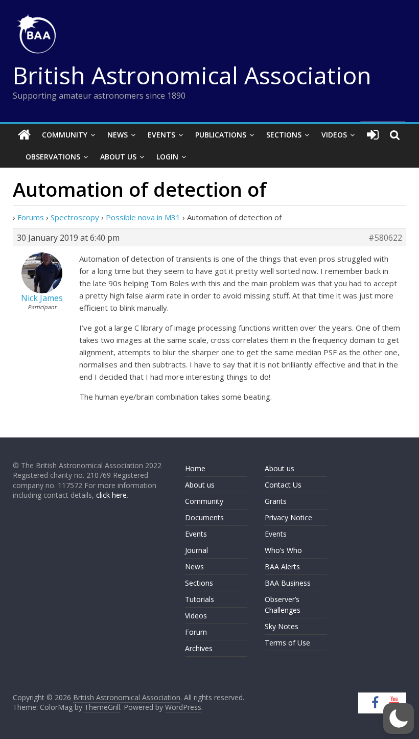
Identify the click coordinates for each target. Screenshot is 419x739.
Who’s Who (283, 550)
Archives (199, 648)
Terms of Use (287, 643)
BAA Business (288, 583)
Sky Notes (281, 626)
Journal (196, 550)
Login (167, 156)
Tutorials (199, 599)
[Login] (373, 135)
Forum (196, 632)
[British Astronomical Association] (24, 135)
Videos (334, 135)
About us (200, 485)
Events (161, 135)
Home (195, 468)
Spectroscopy (75, 217)
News (117, 135)
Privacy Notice (288, 517)
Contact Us (283, 485)
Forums (30, 217)
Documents (204, 517)
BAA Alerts (282, 566)
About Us (118, 156)
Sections (283, 135)
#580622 (385, 237)
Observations (53, 156)
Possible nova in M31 (143, 217)
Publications (220, 135)
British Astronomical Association (192, 75)
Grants (276, 501)
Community (64, 135)
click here (111, 495)
